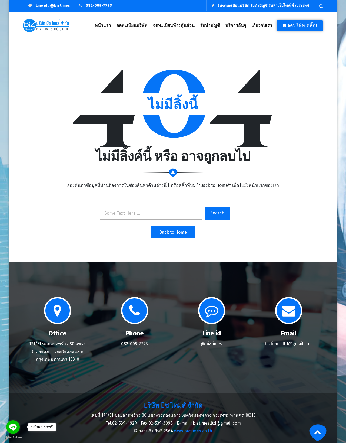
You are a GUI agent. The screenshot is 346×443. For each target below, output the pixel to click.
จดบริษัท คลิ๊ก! (302, 25)
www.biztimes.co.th (193, 431)
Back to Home (173, 232)
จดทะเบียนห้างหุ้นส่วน (174, 25)
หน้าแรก (103, 25)
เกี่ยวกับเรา (262, 25)
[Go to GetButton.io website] (13, 437)
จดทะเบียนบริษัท (132, 25)
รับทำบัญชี (210, 25)
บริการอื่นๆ (235, 25)
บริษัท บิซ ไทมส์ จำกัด (173, 405)
